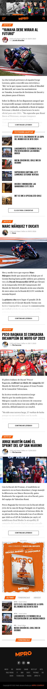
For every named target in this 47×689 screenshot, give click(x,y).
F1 (17, 672)
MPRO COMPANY (38, 685)
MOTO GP (34, 669)
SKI (43, 672)
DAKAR (26, 669)
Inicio (6, 669)
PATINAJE (36, 672)
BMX (22, 672)
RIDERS (29, 676)
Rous (14, 233)
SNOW (11, 676)
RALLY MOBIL (10, 672)
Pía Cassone (16, 345)
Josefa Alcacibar (18, 40)
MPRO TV (37, 676)
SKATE (28, 672)
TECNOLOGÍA (20, 676)
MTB (41, 669)
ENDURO (18, 669)
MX (12, 669)
